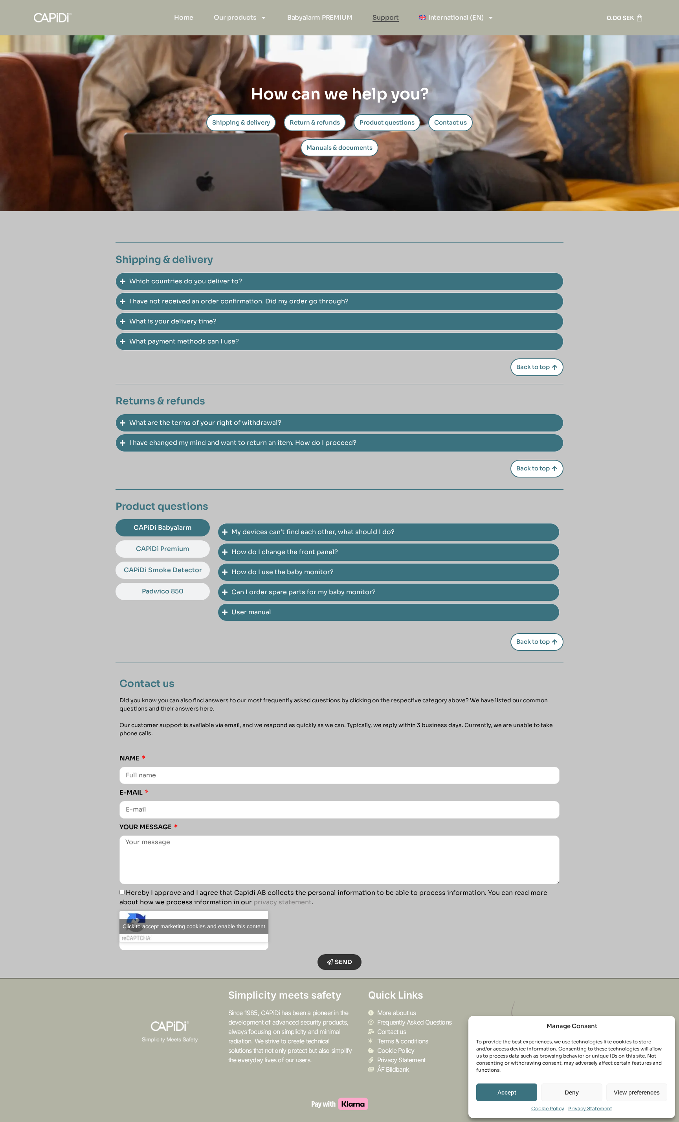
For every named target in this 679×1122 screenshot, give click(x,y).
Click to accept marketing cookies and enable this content (194, 926)
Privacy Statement (590, 1108)
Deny (572, 1092)
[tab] (163, 527)
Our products (235, 17)
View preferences (637, 1092)
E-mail (131, 792)
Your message (146, 827)
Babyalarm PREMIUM (319, 17)
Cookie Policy (547, 1108)
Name (130, 758)
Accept (506, 1092)
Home (183, 17)
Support (386, 17)
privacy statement (282, 902)
